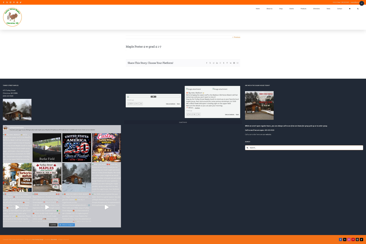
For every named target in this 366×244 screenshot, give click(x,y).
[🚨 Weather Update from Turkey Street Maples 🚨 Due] (17, 207)
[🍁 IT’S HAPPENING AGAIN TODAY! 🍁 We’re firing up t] (17, 177)
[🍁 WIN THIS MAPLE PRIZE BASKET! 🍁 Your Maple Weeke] (76, 207)
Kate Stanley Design (37, 239)
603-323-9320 (269, 130)
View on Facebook (229, 114)
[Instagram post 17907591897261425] (76, 147)
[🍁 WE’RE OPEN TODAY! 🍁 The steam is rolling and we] (47, 177)
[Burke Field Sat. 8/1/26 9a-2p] (47, 147)
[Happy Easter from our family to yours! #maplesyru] (106, 147)
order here (256, 134)
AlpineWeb (54, 239)
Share (237, 114)
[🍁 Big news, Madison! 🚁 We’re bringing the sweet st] (17, 147)
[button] (358, 9)
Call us (247, 134)
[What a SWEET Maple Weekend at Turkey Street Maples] (76, 177)
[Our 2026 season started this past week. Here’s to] (106, 207)
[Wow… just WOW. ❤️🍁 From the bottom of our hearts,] (106, 177)
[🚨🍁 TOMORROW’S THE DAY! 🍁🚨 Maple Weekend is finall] (47, 207)
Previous (237, 37)
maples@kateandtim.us (357, 2)
